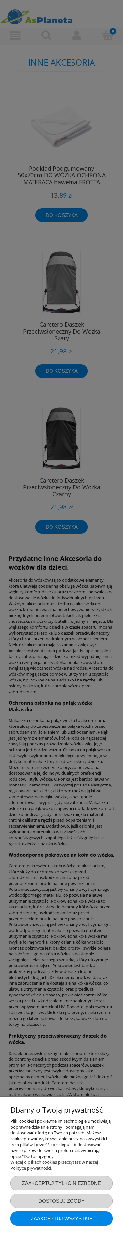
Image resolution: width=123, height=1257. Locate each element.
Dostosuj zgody (61, 1201)
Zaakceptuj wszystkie (61, 1218)
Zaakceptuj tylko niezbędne (61, 1183)
